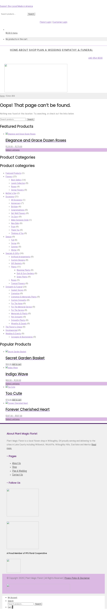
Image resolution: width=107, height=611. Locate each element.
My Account (12, 597)
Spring (13, 243)
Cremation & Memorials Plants (24, 296)
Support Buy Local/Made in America (16, 6)
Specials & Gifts (12, 253)
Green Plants (22, 276)
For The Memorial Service (21, 306)
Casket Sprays (17, 290)
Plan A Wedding (49, 50)
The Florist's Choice (14, 326)
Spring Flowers (17, 189)
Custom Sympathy (18, 300)
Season (9, 236)
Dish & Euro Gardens (25, 273)
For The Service (17, 310)
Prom (13, 226)
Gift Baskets (16, 263)
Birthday (14, 206)
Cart (10, 607)
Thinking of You (17, 233)
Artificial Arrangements (20, 256)
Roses (13, 186)
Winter (14, 249)
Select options (13, 149)
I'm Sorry (14, 216)
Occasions (10, 196)
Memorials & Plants (19, 313)
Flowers (9, 176)
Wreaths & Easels (19, 323)
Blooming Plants (23, 270)
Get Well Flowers (18, 213)
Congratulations (18, 209)
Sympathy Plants (18, 320)
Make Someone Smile (20, 219)
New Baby (15, 223)
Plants (14, 266)
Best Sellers (16, 179)
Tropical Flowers (18, 283)
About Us (16, 463)
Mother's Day (11, 193)
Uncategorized (12, 330)
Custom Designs (18, 260)
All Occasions (16, 199)
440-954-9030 (95, 57)
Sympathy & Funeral (77, 50)
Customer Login (60, 22)
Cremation (15, 293)
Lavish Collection (18, 183)
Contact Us (17, 474)
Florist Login (45, 22)
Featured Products (13, 173)
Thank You (15, 229)
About (23, 50)
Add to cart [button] (16, 364)
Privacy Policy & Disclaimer (77, 578)
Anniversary (16, 203)
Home (14, 50)
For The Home (17, 303)
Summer (14, 246)
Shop (33, 50)
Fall (12, 239)
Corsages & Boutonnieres (22, 336)
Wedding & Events (13, 333)
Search (31, 14)
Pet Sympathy (17, 316)
